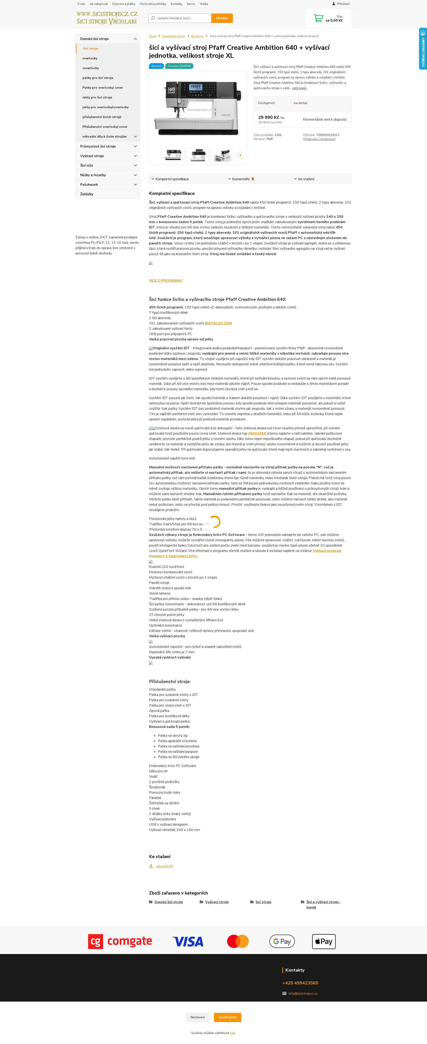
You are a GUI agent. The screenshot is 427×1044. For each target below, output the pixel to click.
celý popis (299, 88)
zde (232, 1033)
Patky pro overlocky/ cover (103, 88)
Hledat (222, 18)
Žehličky (86, 194)
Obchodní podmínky (153, 4)
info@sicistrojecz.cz (303, 993)
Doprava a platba (123, 4)
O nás (81, 4)
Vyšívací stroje (92, 156)
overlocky (90, 58)
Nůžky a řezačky (93, 175)
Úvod (152, 36)
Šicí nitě (86, 165)
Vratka (204, 4)
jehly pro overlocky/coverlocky (106, 107)
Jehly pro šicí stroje (97, 97)
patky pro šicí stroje (98, 78)
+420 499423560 (300, 983)
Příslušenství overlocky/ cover (105, 127)
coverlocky (91, 68)
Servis (191, 4)
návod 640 (164, 866)
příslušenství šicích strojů (102, 117)
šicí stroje (90, 48)
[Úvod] (110, 18)
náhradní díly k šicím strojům (105, 136)
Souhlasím (228, 1017)
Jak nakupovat (99, 4)
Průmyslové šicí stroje (98, 146)
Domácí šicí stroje (94, 39)
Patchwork (89, 184)
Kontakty (176, 4)
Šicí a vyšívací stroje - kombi (323, 905)
